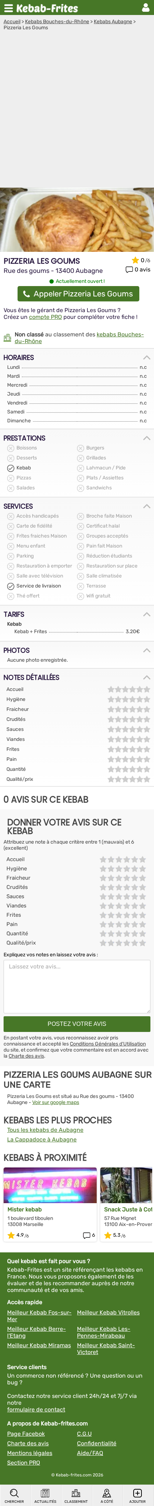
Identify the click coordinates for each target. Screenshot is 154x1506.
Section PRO (23, 1462)
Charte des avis (26, 1056)
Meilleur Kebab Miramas (39, 1345)
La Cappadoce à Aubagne (42, 1139)
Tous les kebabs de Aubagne (45, 1129)
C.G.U (84, 1433)
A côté (107, 1502)
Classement (76, 1502)
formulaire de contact (36, 1409)
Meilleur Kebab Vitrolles (108, 1312)
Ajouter (137, 1502)
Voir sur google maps (55, 1102)
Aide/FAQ (90, 1453)
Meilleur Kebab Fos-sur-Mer (39, 1316)
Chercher (14, 1502)
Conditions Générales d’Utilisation (108, 1044)
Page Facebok (26, 1433)
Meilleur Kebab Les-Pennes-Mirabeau (103, 1332)
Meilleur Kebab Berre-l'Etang (36, 1332)
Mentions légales (29, 1453)
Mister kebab (25, 1209)
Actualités (45, 1502)
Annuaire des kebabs (48, 7)
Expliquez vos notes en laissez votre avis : (51, 955)
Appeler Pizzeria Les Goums (83, 294)
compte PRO (45, 317)
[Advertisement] (77, 111)
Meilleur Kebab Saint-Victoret (106, 1348)
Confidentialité (96, 1443)
